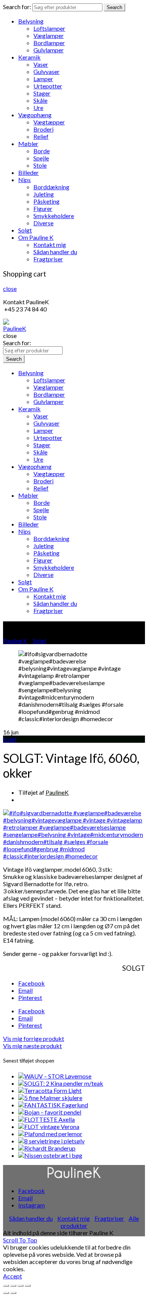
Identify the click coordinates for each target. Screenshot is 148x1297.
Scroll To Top (20, 1240)
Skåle (40, 100)
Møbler (28, 143)
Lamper (43, 78)
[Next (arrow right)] (13, 1293)
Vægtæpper (49, 122)
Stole (40, 165)
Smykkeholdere (53, 215)
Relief (41, 136)
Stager (41, 93)
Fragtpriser (48, 259)
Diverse (43, 222)
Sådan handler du (55, 251)
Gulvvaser (46, 71)
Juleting (43, 194)
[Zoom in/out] (28, 1285)
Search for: (17, 6)
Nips (24, 179)
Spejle (41, 158)
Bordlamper (49, 42)
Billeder (28, 172)
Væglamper (48, 35)
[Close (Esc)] (6, 1285)
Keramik (29, 57)
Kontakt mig (49, 244)
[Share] (13, 1285)
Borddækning (51, 186)
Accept (12, 1276)
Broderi (43, 129)
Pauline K (15, 640)
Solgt (25, 230)
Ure (38, 107)
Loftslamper (49, 28)
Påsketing (46, 201)
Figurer (42, 208)
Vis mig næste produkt (32, 1045)
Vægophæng (35, 114)
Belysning (31, 21)
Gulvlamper (48, 49)
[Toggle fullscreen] (20, 1285)
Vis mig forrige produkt (33, 1038)
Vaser (40, 64)
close (10, 288)
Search (114, 7)
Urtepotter (47, 86)
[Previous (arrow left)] (6, 1293)
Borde (41, 150)
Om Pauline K (36, 237)
